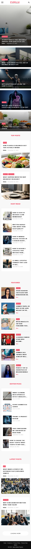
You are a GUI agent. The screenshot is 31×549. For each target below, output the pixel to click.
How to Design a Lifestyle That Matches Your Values (18, 251)
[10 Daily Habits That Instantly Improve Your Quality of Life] (15, 25)
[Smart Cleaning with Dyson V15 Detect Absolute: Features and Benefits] (7, 396)
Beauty (18, 365)
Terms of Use (24, 543)
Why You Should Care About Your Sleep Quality (18, 226)
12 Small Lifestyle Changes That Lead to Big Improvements (19, 263)
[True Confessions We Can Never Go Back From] (7, 431)
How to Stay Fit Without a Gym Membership (18, 214)
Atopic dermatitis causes (19, 405)
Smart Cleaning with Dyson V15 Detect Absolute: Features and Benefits (19, 395)
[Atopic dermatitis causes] (7, 407)
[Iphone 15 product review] (7, 419)
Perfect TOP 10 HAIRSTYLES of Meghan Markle (22, 370)
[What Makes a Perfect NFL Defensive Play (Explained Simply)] (15, 486)
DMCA (15, 545)
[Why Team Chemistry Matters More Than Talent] (15, 517)
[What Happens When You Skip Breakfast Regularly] (15, 191)
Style (17, 319)
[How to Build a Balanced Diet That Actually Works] (15, 160)
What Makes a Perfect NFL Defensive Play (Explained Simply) (13, 471)
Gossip (18, 288)
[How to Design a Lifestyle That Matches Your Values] (7, 251)
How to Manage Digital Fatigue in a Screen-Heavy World (19, 239)
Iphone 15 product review (19, 417)
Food (3, 123)
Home (5, 543)
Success (5, 500)
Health (4, 102)
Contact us (9, 543)
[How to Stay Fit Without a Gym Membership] (7, 216)
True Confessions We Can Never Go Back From (19, 430)
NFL (3, 81)
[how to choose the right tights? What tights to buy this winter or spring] (6, 443)
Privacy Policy (16, 543)
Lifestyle (4, 36)
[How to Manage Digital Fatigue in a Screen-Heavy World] (7, 239)
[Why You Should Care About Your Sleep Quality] (7, 228)
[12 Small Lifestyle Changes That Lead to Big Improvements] (7, 263)
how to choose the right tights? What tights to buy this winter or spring (17, 443)
